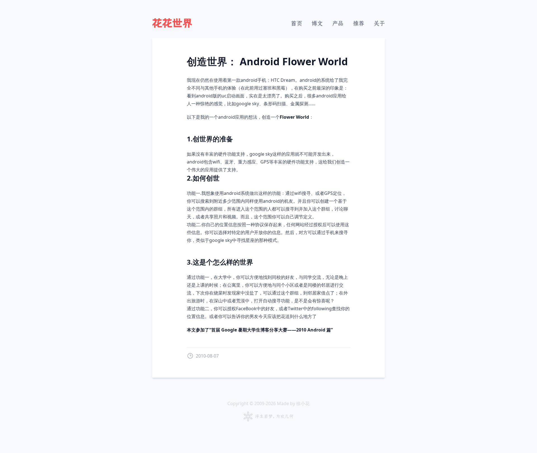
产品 (337, 23)
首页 (296, 23)
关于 (379, 23)
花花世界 (172, 23)
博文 (317, 23)
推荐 (358, 23)
